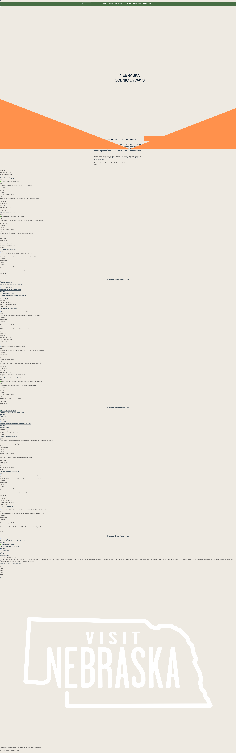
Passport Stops (128, 3)
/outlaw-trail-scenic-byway (7, 178)
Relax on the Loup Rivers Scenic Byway (10, 418)
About (104, 3)
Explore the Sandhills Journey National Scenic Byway (13, 541)
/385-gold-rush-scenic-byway (7, 213)
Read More (2, 286)
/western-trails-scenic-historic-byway (10, 471)
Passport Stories (137, 3)
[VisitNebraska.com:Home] (86, 7)
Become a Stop (113, 3)
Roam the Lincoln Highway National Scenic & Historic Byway (15, 423)
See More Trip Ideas (5, 299)
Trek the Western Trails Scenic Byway (9, 546)
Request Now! (3, 578)
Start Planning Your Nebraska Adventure (10, 563)
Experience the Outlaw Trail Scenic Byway (11, 284)
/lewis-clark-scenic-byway (7, 506)
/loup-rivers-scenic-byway (7, 343)
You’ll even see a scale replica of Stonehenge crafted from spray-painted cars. (117, 158)
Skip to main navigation (6, 1)
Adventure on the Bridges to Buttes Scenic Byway (13, 295)
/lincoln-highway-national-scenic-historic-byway (12, 378)
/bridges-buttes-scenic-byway (8, 249)
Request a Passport (148, 3)
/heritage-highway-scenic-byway (8, 308)
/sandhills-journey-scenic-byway (8, 436)
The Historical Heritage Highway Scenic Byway (12, 412)
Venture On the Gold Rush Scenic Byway (10, 289)
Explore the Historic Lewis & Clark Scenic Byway (12, 552)
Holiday (120, 3)
